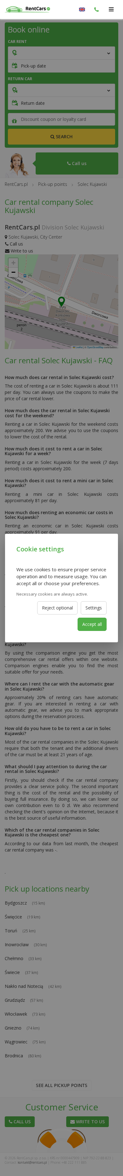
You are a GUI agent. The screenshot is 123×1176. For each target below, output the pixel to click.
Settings (93, 608)
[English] (82, 9)
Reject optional (57, 608)
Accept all (92, 624)
